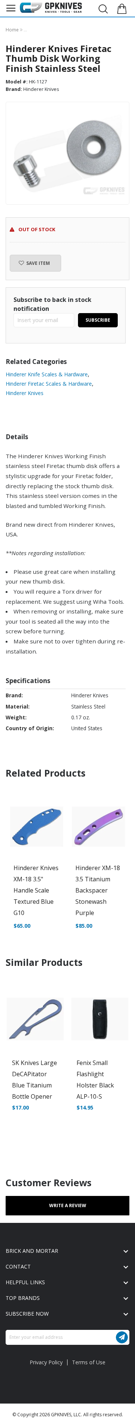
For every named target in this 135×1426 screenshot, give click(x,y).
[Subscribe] (122, 1337)
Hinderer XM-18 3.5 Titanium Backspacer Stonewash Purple (97, 890)
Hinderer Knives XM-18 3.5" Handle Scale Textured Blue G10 (36, 890)
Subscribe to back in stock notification (53, 304)
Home (13, 30)
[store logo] (51, 8)
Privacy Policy (46, 1362)
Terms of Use (88, 1362)
